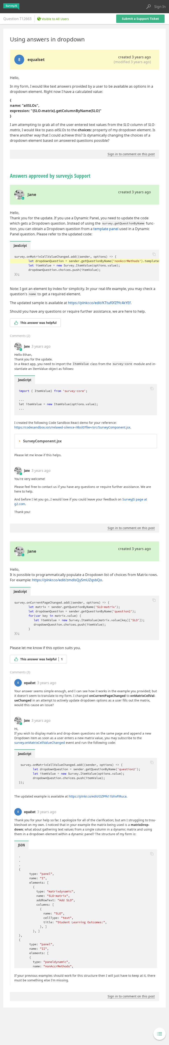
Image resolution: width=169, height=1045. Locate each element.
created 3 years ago (134, 57)
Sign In (160, 6)
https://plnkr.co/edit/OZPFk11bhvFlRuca (98, 796)
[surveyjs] (11, 6)
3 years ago (41, 346)
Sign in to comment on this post (131, 154)
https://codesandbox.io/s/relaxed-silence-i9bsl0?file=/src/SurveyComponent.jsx (72, 427)
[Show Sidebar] (159, 1034)
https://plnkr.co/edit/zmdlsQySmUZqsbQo (67, 580)
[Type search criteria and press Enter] (149, 7)
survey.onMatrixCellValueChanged (39, 742)
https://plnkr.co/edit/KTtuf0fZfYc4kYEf (99, 302)
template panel (105, 228)
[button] (154, 254)
